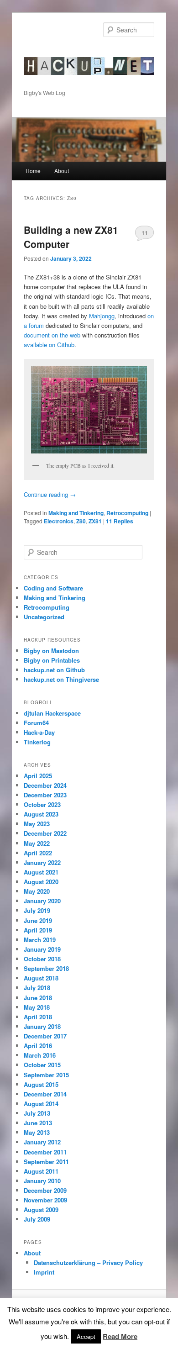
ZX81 (95, 521)
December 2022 (45, 833)
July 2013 (37, 1113)
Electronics (58, 521)
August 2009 (41, 1209)
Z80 (81, 521)
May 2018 (37, 1007)
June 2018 (38, 997)
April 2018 (38, 1016)
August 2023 (41, 814)
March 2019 (40, 939)
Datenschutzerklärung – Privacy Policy (88, 1262)
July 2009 (37, 1219)
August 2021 (41, 872)
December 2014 (45, 1094)
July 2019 (37, 910)
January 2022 (42, 862)
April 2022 (38, 852)
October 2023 (42, 804)
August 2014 (41, 1103)
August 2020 (41, 881)
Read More (120, 1336)
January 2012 (42, 1142)
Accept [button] (86, 1336)
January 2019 (42, 949)
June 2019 (38, 920)
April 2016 (38, 1045)
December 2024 (45, 785)
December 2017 (45, 1036)
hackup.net (53, 52)
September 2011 (46, 1161)
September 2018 (46, 968)
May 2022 (37, 843)
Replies (119, 521)
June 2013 (38, 1122)
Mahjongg (102, 315)
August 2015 (41, 1084)
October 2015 (42, 1064)
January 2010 (42, 1180)
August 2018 (41, 978)
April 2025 (38, 775)
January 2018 (42, 1026)
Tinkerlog (37, 742)
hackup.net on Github (54, 669)
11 (144, 232)
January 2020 (42, 900)
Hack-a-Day (39, 732)
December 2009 (45, 1190)
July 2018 (37, 987)
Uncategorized (44, 616)
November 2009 (45, 1200)
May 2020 (37, 891)
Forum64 (36, 722)
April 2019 (38, 930)
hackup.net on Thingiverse (61, 679)
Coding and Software (53, 588)
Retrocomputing (127, 513)
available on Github (49, 344)
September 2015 (46, 1074)
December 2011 (45, 1152)
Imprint (44, 1272)
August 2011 (41, 1171)
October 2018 (42, 958)
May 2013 (37, 1132)
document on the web (52, 335)
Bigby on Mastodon (51, 650)
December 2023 (45, 794)
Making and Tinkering (76, 513)
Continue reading (50, 494)
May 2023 (37, 823)
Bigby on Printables (52, 660)
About (61, 170)
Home (33, 170)
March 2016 (40, 1055)
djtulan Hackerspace (52, 713)
